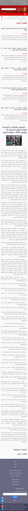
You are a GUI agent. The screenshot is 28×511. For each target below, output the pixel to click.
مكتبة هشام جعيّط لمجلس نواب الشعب (19, 1)
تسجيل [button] (15, 497)
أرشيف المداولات (23, 2)
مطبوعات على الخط (15, 475)
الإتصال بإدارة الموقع (9, 509)
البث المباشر (24, 4)
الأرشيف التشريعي (15, 479)
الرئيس (15, 461)
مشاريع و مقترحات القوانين (15, 470)
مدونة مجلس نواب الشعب (13, 17)
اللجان (15, 466)
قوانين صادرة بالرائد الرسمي (15, 473)
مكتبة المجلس (15, 482)
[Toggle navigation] (25, 14)
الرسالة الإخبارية (19, 488)
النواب (15, 464)
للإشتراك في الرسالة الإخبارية (20, 491)
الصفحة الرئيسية (23, 17)
